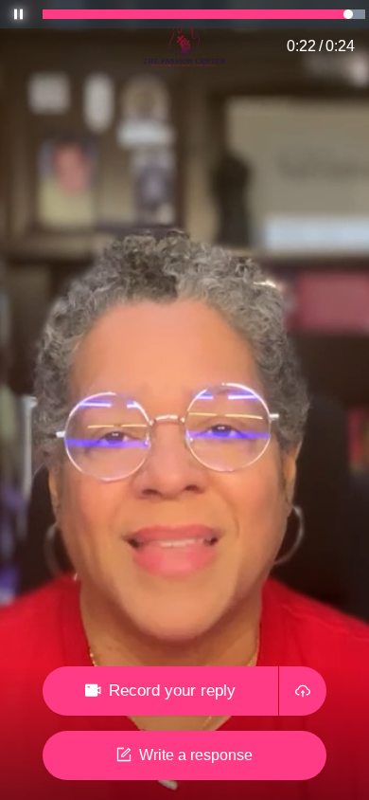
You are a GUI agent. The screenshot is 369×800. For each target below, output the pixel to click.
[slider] (204, 14)
